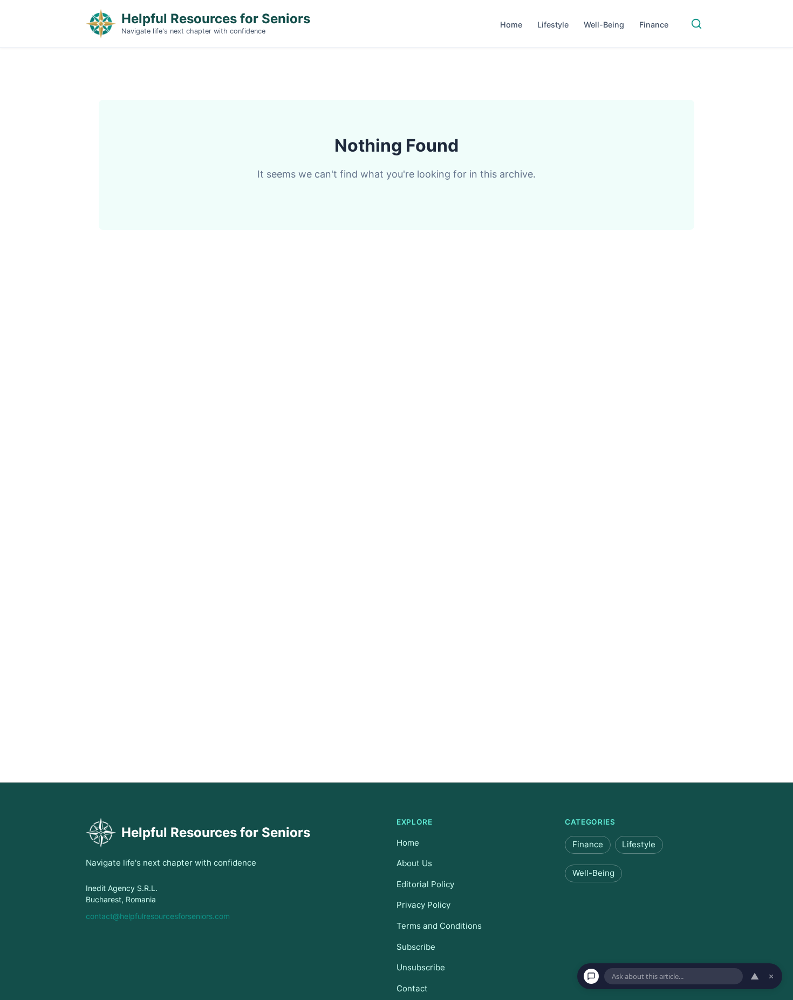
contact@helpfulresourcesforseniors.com (158, 916)
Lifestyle (553, 24)
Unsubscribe (420, 967)
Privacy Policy (423, 905)
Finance (653, 24)
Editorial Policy (425, 884)
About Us (414, 863)
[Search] (696, 24)
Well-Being (604, 24)
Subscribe (415, 947)
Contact (412, 988)
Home (511, 24)
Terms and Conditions (439, 926)
